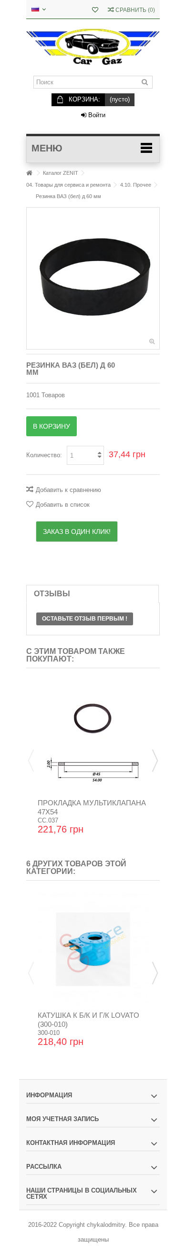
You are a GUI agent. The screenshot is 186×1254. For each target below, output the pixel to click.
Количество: (44, 455)
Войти (95, 115)
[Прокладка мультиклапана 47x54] (93, 737)
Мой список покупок (95, 10)
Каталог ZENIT (60, 173)
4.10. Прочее (135, 185)
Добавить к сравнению (68, 489)
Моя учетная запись (62, 1119)
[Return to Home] (29, 173)
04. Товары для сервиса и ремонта (68, 185)
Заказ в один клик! (77, 531)
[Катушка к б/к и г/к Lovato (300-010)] (93, 949)
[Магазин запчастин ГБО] (93, 47)
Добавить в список (63, 504)
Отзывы (52, 594)
